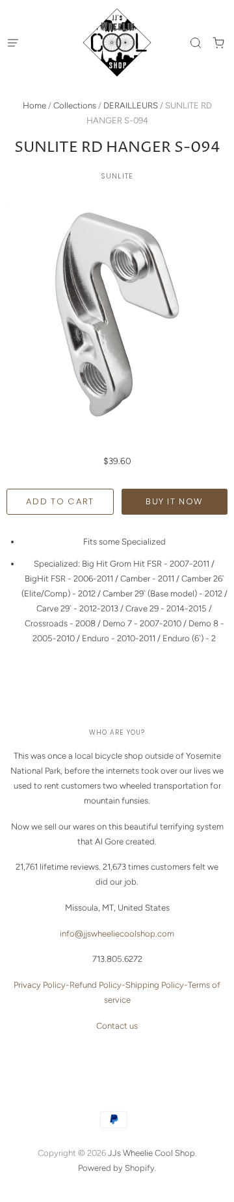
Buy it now (174, 501)
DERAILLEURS (130, 105)
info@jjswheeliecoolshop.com (117, 933)
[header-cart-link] (218, 42)
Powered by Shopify (116, 1168)
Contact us (117, 1026)
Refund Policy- (97, 985)
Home (34, 105)
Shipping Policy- (156, 985)
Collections (74, 105)
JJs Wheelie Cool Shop (151, 1153)
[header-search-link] (195, 42)
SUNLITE (117, 176)
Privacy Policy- (42, 985)
